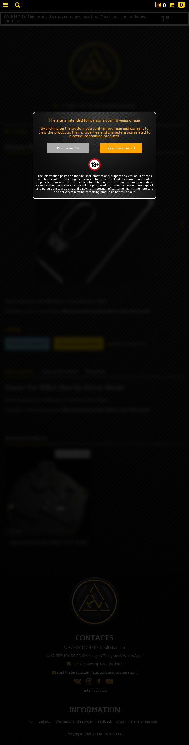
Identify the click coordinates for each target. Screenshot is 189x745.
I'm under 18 (68, 148)
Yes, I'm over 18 (121, 148)
